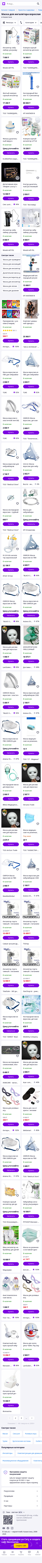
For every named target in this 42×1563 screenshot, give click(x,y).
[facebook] (8, 1528)
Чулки (5, 1441)
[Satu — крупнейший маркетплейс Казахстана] (4, 4)
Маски (5, 1434)
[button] (11, 62)
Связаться (11, 1031)
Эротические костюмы (21, 1441)
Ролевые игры (31, 1434)
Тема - (12, 1512)
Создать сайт (21, 1545)
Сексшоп (16, 1434)
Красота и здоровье (26, 10)
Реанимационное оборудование (15, 1461)
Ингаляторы (7, 1453)
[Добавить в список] (17, 41)
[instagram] (12, 1528)
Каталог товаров (8, 10)
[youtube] (3, 1528)
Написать (11, 153)
